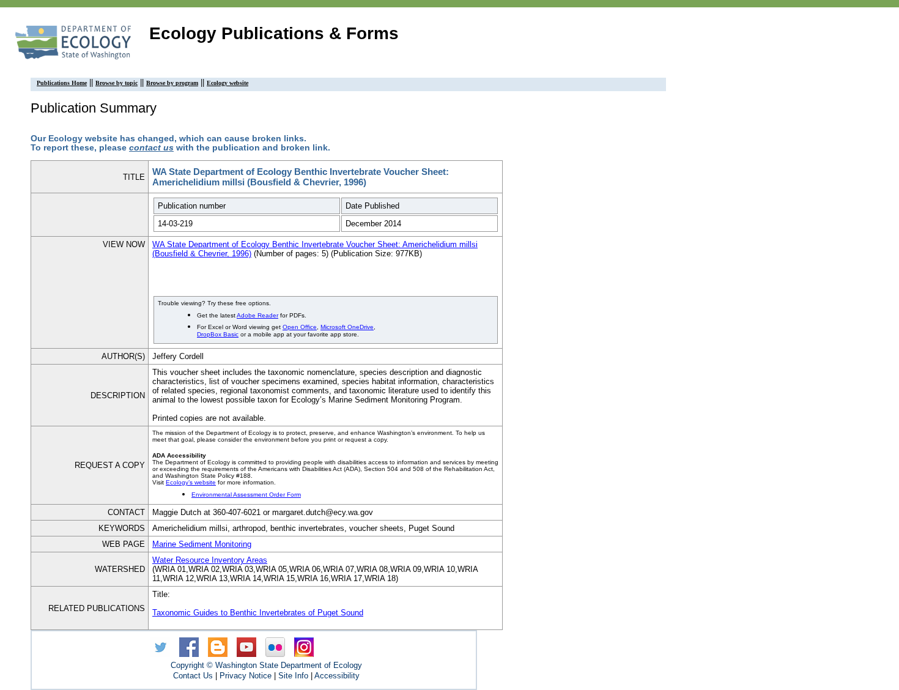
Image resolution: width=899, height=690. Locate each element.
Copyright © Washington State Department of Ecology (266, 665)
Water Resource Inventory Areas (209, 560)
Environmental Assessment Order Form (246, 494)
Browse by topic (116, 83)
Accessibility (337, 675)
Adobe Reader (257, 315)
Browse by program (172, 83)
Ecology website (227, 83)
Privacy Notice (246, 675)
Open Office (300, 327)
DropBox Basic (218, 334)
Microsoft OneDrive (347, 327)
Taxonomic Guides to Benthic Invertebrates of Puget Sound (257, 612)
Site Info (293, 675)
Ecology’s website (191, 482)
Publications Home (62, 83)
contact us (151, 147)
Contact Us (193, 675)
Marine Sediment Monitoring (201, 544)
